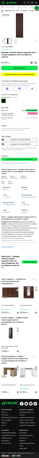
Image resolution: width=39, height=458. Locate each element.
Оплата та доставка (26, 420)
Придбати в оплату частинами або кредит (19, 74)
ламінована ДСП (10, 204)
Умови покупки (6, 438)
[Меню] (3, 2)
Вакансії (22, 440)
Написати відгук (30, 262)
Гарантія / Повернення (27, 425)
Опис (17, 10)
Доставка (32, 10)
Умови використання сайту (26, 444)
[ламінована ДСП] (3, 204)
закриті (5, 189)
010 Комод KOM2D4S (7, 305)
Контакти (4, 415)
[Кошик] (36, 2)
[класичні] (3, 197)
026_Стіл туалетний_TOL (27, 385)
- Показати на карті (7, 115)
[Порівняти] (32, 2)
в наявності (24, 212)
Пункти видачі (6, 420)
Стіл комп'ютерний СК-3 (8, 385)
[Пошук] (24, 2)
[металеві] (22, 204)
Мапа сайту (23, 448)
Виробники (23, 438)
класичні (7, 197)
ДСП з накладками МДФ (28, 197)
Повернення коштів (8, 435)
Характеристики (10, 10)
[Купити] (17, 312)
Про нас (4, 412)
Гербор (26, 189)
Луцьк (23, 110)
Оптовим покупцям (26, 435)
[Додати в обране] (36, 63)
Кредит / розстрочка (26, 417)
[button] (2, 41)
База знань (5, 440)
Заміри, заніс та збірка (27, 422)
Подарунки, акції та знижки (26, 413)
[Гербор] (22, 189)
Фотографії (24, 10)
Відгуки (4, 422)
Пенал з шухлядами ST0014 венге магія (9, 347)
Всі (2, 10)
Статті (3, 425)
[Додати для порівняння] (31, 63)
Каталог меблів (10, 7)
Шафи (19, 7)
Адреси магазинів (31, 110)
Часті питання (6, 443)
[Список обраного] (28, 2)
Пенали (25, 7)
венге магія (6, 212)
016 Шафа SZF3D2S (26, 305)
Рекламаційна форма (8, 433)
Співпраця (23, 433)
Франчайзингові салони (9, 417)
